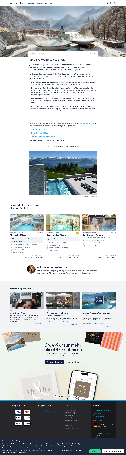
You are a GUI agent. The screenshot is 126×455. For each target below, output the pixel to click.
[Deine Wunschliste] (110, 3)
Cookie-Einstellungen (71, 420)
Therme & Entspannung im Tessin (43, 137)
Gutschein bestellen (54, 362)
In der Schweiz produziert (64, 396)
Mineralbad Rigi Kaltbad (39, 133)
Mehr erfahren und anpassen (112, 451)
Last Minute (48, 3)
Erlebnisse (31, 3)
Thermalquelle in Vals (39, 129)
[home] (17, 3)
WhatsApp (98, 413)
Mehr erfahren (73, 362)
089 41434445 (100, 416)
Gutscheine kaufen (70, 410)
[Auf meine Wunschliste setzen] (41, 216)
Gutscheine (39, 3)
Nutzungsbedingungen (72, 423)
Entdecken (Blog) (70, 413)
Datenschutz (68, 418)
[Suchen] (114, 3)
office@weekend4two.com (104, 410)
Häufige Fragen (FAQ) (71, 428)
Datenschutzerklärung (33, 448)
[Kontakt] (107, 3)
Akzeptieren (95, 451)
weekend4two (86, 123)
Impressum (68, 425)
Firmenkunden (69, 415)
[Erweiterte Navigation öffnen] (55, 3)
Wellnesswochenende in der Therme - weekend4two (62, 146)
